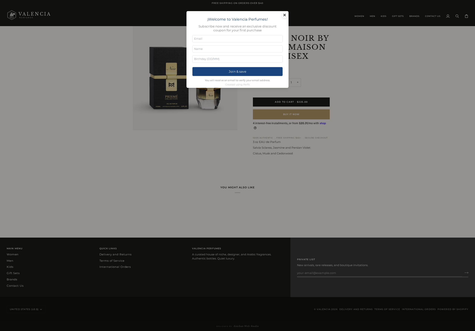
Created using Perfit (237, 84)
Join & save (237, 71)
